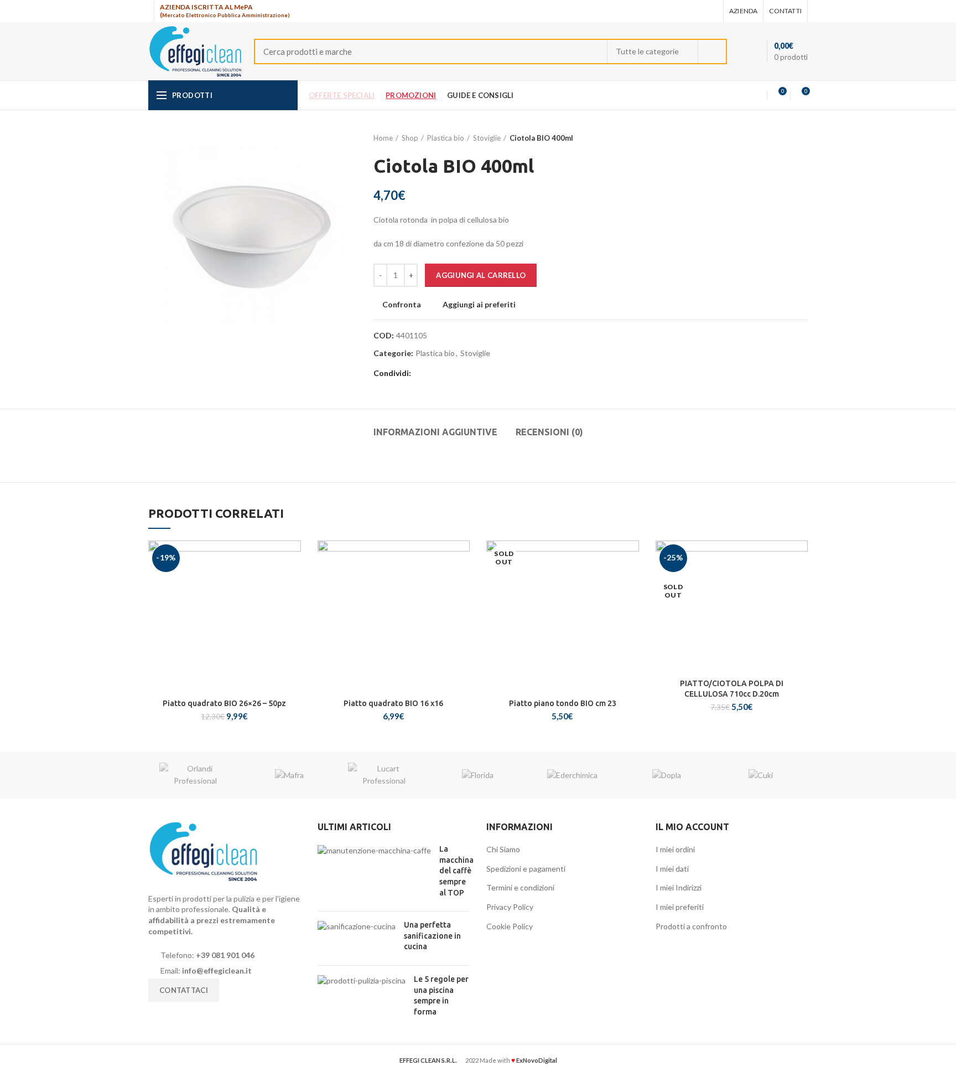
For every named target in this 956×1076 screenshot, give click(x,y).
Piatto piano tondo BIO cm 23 (562, 703)
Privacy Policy (509, 907)
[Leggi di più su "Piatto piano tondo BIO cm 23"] (631, 583)
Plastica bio (445, 137)
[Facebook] (683, 11)
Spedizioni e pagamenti (525, 868)
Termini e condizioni (520, 887)
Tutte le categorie (647, 51)
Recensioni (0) (549, 432)
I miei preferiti (680, 907)
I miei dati (672, 868)
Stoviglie (487, 137)
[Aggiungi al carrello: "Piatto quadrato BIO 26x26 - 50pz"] (292, 583)
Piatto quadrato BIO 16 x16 (393, 703)
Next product (802, 137)
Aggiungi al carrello (481, 275)
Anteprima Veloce (292, 608)
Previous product (780, 137)
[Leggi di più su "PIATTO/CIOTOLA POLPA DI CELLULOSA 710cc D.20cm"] (799, 583)
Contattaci (183, 990)
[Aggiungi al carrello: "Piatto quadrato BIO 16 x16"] (461, 583)
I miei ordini (675, 849)
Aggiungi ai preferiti (479, 304)
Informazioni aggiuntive (435, 432)
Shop (410, 137)
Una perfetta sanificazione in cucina (432, 935)
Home (383, 137)
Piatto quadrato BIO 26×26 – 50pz (224, 703)
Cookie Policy (509, 926)
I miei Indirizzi (679, 887)
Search (712, 51)
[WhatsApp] (711, 11)
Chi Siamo (503, 849)
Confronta (401, 304)
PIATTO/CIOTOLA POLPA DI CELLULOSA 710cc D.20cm (731, 688)
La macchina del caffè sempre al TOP (456, 871)
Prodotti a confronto (691, 926)
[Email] (697, 11)
